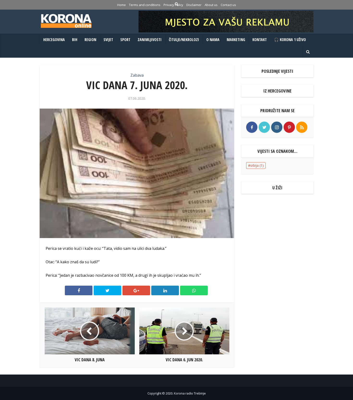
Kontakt (259, 39)
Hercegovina (54, 39)
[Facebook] (251, 127)
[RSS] (301, 127)
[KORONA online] (66, 21)
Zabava (137, 75)
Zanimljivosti (150, 39)
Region (90, 39)
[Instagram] (276, 127)
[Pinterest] (289, 127)
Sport (125, 39)
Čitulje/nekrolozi (184, 39)
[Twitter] (264, 127)
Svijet (108, 39)
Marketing (236, 39)
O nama (212, 39)
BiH (74, 39)
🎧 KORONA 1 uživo (290, 39)
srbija (257, 165)
